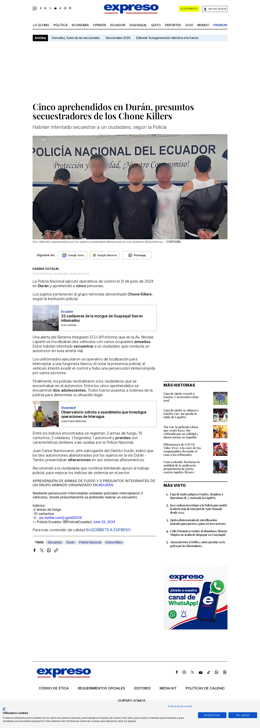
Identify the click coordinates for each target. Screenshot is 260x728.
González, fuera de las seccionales (76, 38)
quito (156, 25)
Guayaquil (138, 25)
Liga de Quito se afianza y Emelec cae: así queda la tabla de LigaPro (181, 413)
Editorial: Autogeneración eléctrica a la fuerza (167, 38)
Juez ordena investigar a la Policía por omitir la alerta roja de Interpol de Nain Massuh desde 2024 (198, 508)
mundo (203, 25)
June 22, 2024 (104, 522)
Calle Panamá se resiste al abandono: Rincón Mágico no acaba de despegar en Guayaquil (198, 533)
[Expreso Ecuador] (64, 676)
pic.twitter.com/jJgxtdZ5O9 (60, 518)
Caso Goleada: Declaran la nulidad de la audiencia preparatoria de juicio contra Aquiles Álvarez (181, 467)
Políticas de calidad (205, 688)
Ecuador (117, 25)
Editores (142, 688)
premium (220, 25)
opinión (99, 25)
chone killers (113, 542)
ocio (189, 25)
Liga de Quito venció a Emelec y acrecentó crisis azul (181, 396)
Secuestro (55, 542)
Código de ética (54, 688)
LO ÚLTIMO (41, 25)
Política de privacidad (180, 706)
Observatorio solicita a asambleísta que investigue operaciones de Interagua (103, 414)
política (60, 25)
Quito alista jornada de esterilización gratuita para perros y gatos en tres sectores (198, 522)
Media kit (168, 688)
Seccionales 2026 (117, 38)
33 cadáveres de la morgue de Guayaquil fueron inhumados (102, 318)
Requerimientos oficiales (101, 688)
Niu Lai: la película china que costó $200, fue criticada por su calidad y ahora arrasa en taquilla (180, 432)
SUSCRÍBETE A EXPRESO (108, 530)
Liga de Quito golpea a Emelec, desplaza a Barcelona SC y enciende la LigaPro (196, 496)
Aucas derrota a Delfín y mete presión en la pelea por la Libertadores (197, 544)
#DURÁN (106, 485)
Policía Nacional (90, 542)
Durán (70, 542)
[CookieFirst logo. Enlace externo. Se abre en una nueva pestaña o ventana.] (4, 709)
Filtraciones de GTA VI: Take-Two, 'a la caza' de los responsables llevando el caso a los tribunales (182, 449)
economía (80, 25)
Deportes (173, 25)
